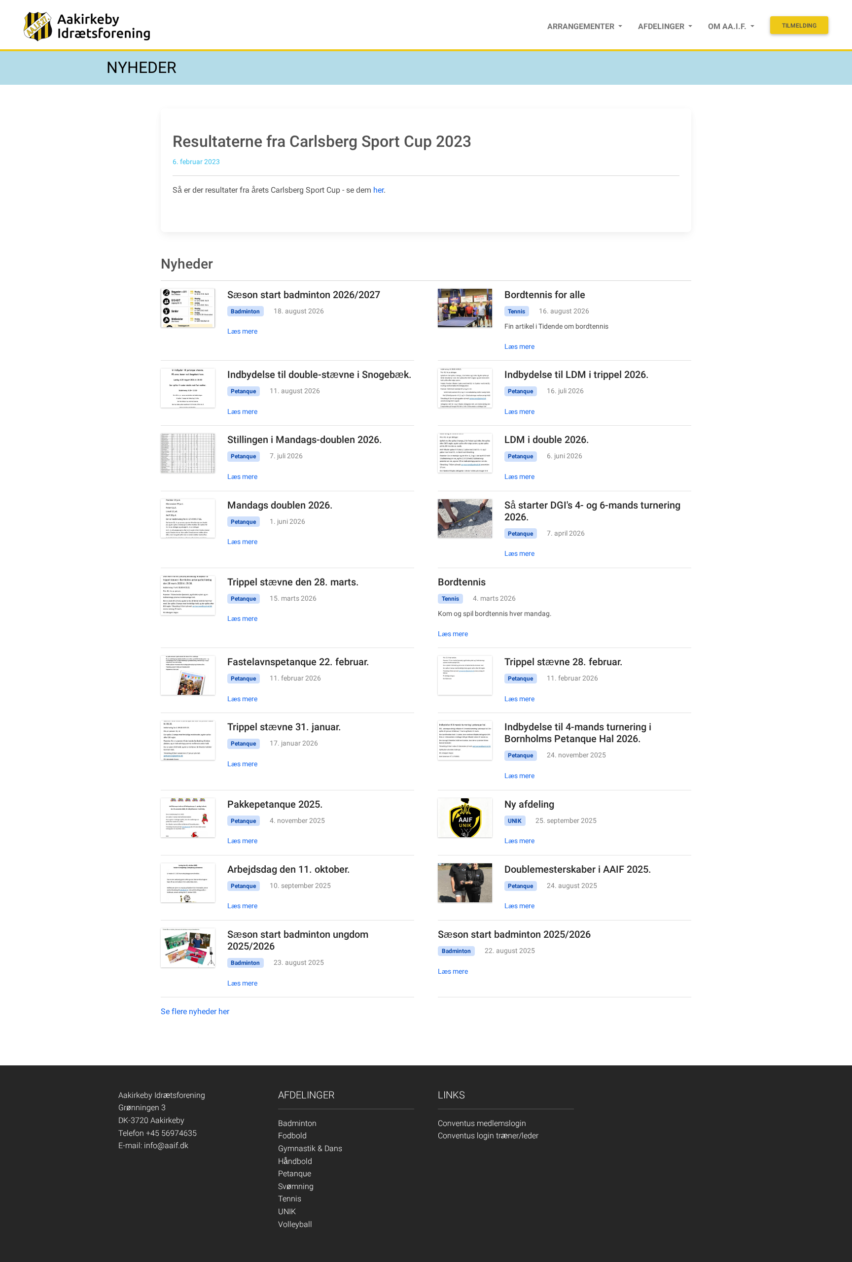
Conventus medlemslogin (482, 1123)
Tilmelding (799, 25)
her (378, 190)
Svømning (296, 1186)
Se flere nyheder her (195, 1011)
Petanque (294, 1173)
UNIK (287, 1211)
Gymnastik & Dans (310, 1148)
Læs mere (242, 331)
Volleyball (295, 1224)
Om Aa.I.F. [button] (728, 26)
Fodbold (292, 1135)
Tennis (289, 1198)
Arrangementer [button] (581, 26)
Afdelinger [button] (662, 26)
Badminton (297, 1123)
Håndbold (295, 1161)
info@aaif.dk (166, 1145)
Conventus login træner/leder (488, 1135)
